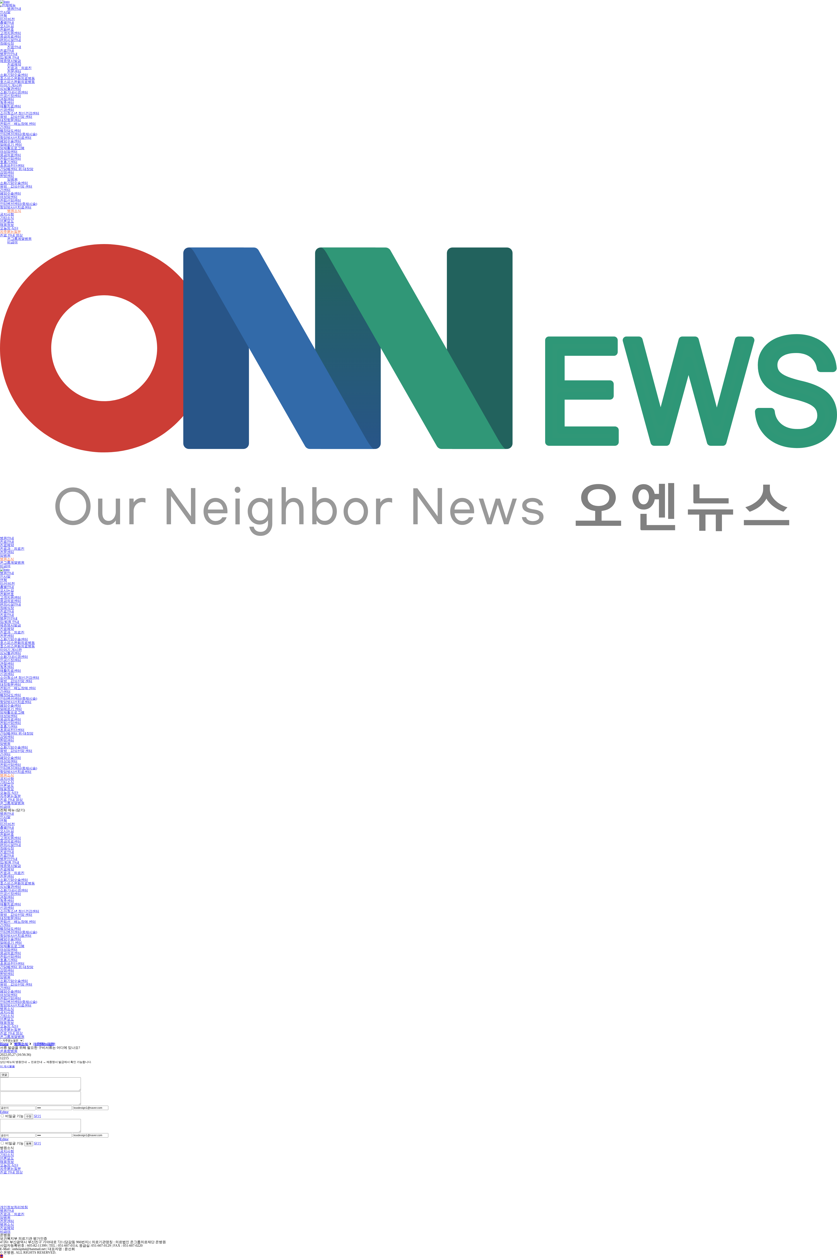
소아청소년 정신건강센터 (19, 113)
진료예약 (14, 64)
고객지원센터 (10, 33)
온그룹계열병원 (19, 239)
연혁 (3, 15)
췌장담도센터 (10, 130)
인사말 (5, 12)
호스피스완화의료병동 (17, 78)
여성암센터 (8, 151)
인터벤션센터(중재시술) (18, 134)
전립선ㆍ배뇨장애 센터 (18, 124)
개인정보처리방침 (14, 1207)
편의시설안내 (10, 40)
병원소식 (14, 211)
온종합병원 (8, 1051)
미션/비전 (7, 19)
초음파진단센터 (12, 165)
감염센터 (7, 172)
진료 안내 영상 (11, 235)
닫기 (37, 1116)
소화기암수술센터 (14, 75)
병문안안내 (8, 54)
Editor (4, 1112)
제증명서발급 (10, 61)
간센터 (5, 127)
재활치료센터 (10, 106)
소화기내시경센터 (14, 92)
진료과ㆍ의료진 (19, 68)
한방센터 (7, 176)
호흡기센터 (8, 162)
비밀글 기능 (14, 1116)
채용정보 (7, 225)
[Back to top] (1, 1256)
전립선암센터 (10, 158)
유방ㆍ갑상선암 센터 (16, 117)
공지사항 (7, 214)
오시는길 (7, 26)
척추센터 (7, 103)
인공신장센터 (10, 96)
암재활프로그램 (12, 148)
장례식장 (7, 43)
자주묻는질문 (10, 232)
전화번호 (7, 29)
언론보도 (7, 221)
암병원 (12, 179)
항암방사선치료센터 (15, 137)
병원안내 (14, 8)
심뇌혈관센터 (10, 89)
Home (4, 1044)
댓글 (4, 1074)
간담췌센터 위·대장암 (16, 169)
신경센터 (7, 110)
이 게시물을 (7, 1066)
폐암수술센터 (10, 141)
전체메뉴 (8, 5)
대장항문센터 (10, 120)
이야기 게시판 (11, 85)
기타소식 (7, 218)
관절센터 (7, 99)
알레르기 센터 (11, 144)
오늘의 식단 (9, 228)
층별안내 (7, 22)
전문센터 (14, 71)
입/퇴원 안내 (9, 57)
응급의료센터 (10, 36)
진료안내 (14, 47)
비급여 (12, 242)
